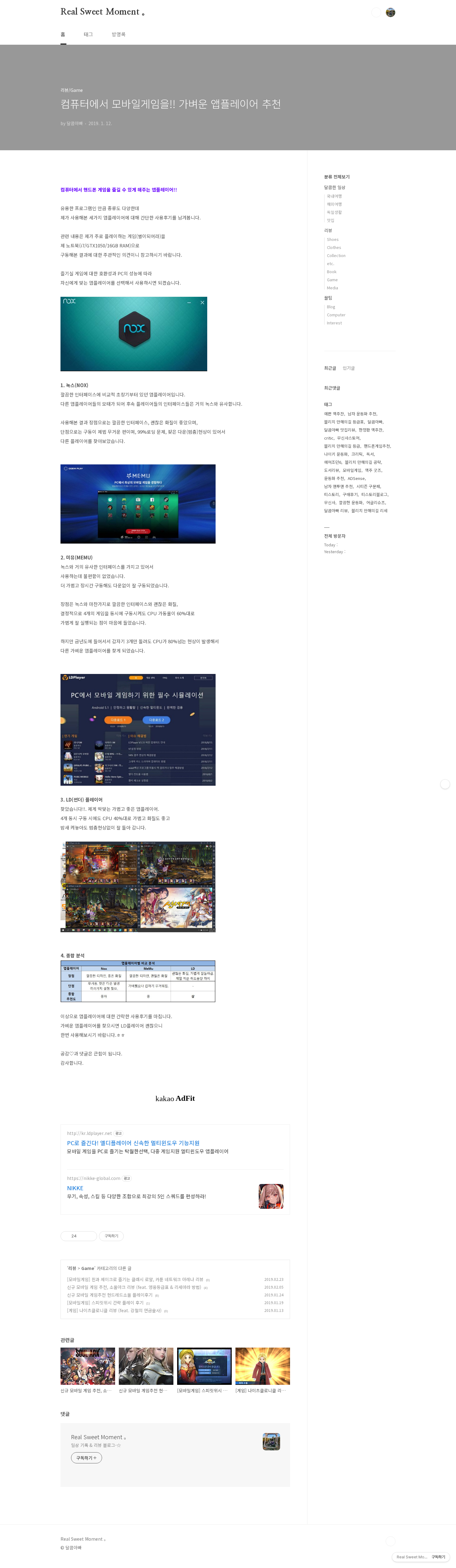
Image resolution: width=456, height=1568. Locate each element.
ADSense (356, 478)
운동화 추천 (334, 478)
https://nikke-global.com (93, 1178)
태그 (88, 34)
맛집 (330, 220)
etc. (330, 263)
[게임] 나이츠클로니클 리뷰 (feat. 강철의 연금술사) (114, 1310)
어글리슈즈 (375, 502)
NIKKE (75, 1187)
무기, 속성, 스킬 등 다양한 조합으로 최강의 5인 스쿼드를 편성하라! (136, 1196)
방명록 (119, 34)
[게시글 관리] (90, 1236)
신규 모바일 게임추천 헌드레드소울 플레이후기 (110, 1295)
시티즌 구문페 (368, 486)
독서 (370, 454)
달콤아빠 (375, 422)
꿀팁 (328, 298)
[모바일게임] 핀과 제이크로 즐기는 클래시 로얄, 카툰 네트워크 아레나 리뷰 (135, 1279)
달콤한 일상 (335, 187)
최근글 (330, 368)
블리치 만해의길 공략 (363, 462)
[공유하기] (82, 1236)
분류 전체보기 (337, 177)
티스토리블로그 (374, 494)
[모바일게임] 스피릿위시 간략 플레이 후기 (105, 1302)
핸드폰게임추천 (377, 446)
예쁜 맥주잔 (334, 414)
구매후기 (350, 494)
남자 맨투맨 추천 (338, 486)
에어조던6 (332, 462)
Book (332, 271)
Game (87, 1268)
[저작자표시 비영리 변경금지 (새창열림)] (132, 1236)
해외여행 (334, 204)
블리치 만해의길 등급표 (344, 422)
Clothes (334, 247)
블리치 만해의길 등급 (342, 446)
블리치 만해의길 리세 (369, 510)
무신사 (329, 502)
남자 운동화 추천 (362, 414)
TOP (391, 1541)
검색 (376, 12)
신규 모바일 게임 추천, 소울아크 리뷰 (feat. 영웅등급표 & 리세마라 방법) (134, 1287)
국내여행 (334, 196)
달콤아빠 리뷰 (336, 510)
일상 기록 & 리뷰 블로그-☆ (96, 1445)
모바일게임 (352, 470)
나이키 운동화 (336, 454)
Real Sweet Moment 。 (105, 12)
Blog (331, 307)
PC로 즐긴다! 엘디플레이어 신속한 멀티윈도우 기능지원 (133, 1142)
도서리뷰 (331, 470)
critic (328, 438)
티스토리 (331, 494)
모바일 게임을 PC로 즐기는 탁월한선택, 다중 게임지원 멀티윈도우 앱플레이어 (148, 1151)
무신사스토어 (348, 438)
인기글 (349, 368)
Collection (336, 255)
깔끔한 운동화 (351, 502)
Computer (336, 315)
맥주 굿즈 (373, 470)
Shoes (333, 239)
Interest (334, 323)
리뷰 (72, 1268)
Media (332, 288)
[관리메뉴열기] (445, 784)
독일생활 (334, 212)
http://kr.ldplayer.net (89, 1133)
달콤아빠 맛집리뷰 (339, 430)
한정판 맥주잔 (370, 430)
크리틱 (357, 454)
